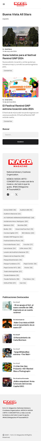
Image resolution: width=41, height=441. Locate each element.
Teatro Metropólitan (13, 271)
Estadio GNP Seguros (13, 237)
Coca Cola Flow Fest (24, 229)
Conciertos (8, 71)
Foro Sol (28, 244)
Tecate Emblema (11, 275)
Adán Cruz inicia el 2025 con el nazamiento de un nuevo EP (23, 325)
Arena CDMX (10, 210)
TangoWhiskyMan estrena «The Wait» (22, 353)
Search (20, 142)
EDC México (28, 233)
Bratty (8, 229)
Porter (28, 268)
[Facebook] (12, 194)
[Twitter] (16, 194)
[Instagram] (8, 194)
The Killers (28, 279)
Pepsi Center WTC (12, 268)
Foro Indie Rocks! (12, 244)
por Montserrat (18, 320)
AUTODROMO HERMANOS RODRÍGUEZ (19, 218)
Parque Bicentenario (13, 260)
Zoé (23, 283)
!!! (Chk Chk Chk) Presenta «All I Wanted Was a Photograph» (23, 368)
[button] (4, 4)
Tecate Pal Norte (11, 279)
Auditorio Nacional (12, 214)
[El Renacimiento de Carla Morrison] (7, 338)
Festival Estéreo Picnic (13, 241)
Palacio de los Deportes (14, 256)
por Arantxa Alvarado (21, 378)
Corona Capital (11, 233)
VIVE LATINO (10, 283)
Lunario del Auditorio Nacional (16, 252)
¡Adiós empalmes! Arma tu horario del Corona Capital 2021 (23, 383)
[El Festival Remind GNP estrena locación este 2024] (20, 87)
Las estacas (10, 248)
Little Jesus (25, 248)
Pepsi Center (30, 264)
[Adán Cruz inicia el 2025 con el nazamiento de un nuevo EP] (7, 323)
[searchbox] (20, 134)
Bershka (22, 225)
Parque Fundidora (12, 264)
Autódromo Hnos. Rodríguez (16, 221)
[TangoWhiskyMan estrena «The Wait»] (7, 352)
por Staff (16, 335)
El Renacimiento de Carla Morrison (21, 339)
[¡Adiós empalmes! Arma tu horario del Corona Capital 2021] (7, 382)
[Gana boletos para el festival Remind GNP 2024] (20, 37)
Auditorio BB (26, 210)
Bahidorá (9, 225)
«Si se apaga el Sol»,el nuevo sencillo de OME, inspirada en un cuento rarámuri (23, 309)
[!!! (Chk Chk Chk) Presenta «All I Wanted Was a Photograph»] (7, 367)
